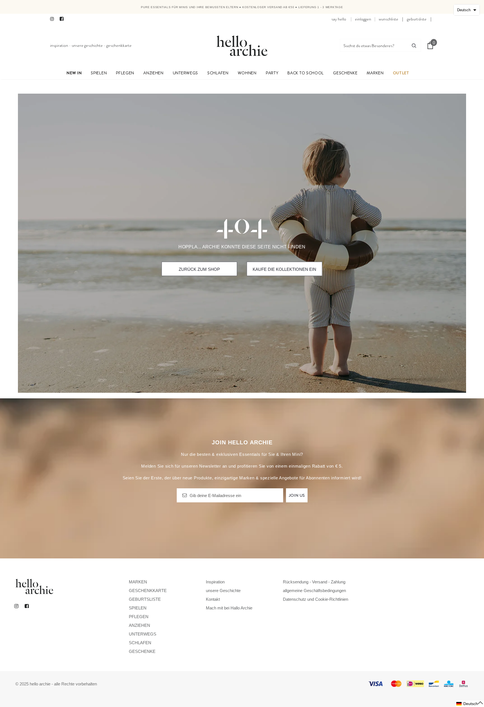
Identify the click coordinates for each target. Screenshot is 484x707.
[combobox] (373, 45)
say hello (338, 19)
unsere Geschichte (87, 45)
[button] (470, 704)
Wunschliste (388, 19)
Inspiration (59, 45)
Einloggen (363, 19)
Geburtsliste (417, 19)
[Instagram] (53, 19)
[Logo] (242, 45)
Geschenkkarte (119, 45)
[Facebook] (63, 19)
